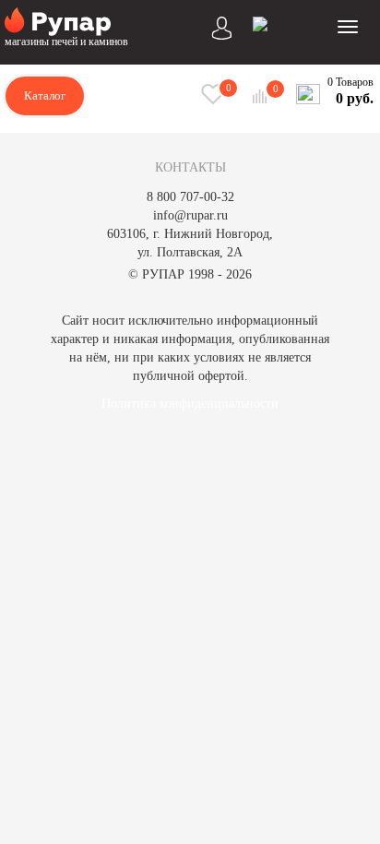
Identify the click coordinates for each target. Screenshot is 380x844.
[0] (262, 96)
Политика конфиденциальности (190, 403)
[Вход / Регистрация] (222, 26)
